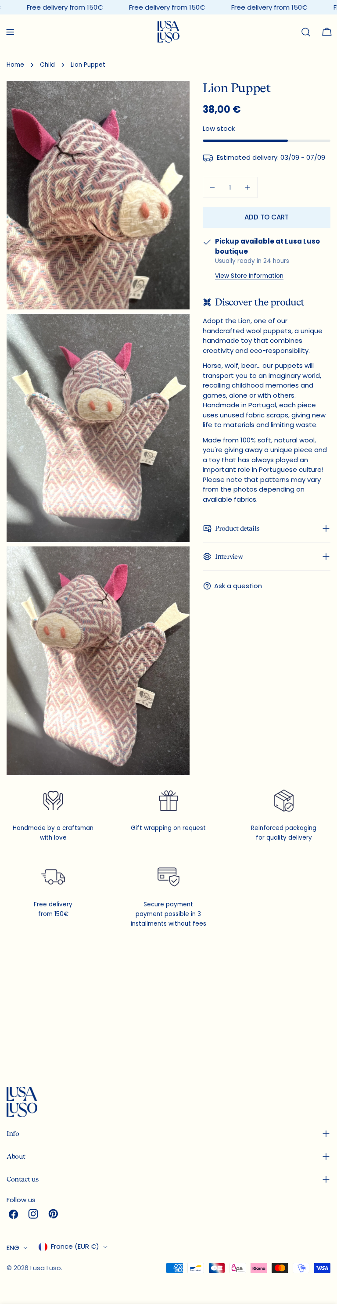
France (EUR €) (75, 1246)
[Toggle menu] (10, 32)
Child (47, 65)
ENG (13, 1247)
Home (15, 65)
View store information (249, 276)
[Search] (306, 32)
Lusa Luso (45, 1267)
